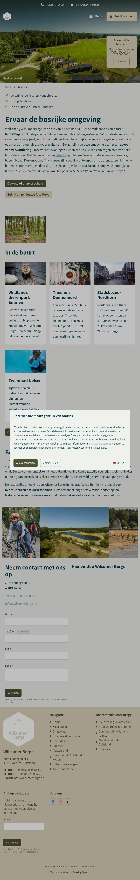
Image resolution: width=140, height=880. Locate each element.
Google (109, 443)
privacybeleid (96, 443)
